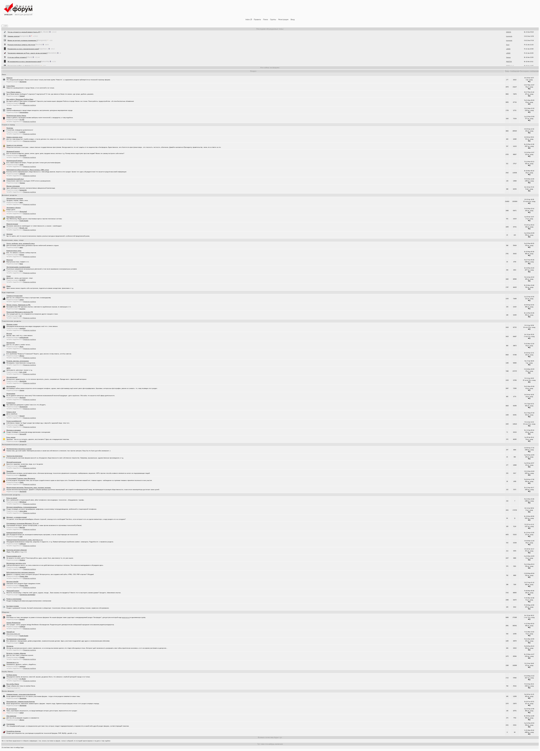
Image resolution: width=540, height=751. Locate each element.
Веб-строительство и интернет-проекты (20, 572)
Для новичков (11, 716)
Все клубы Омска (12, 684)
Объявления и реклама (14, 198)
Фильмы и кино (11, 324)
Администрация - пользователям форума (21, 694)
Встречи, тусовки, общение (16, 653)
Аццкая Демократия (13, 622)
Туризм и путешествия (14, 295)
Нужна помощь (11, 352)
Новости (9, 78)
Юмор (8, 286)
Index (248, 20)
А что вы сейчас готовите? (17, 33)
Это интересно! (11, 377)
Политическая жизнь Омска (16, 115)
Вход (293, 20)
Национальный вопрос (14, 160)
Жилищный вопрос (13, 151)
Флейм (8, 615)
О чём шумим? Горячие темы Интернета (20, 478)
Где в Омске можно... (13, 92)
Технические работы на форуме (19, 42)
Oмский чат (10, 632)
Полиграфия (10, 393)
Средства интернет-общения (16, 550)
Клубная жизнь (11, 675)
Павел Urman (510, 55)
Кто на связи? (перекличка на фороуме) (22, 59)
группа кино (12, 63)
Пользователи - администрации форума (20, 701)
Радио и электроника (13, 599)
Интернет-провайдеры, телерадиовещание (21, 507)
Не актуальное (11, 708)
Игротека (9, 260)
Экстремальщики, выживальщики (18, 267)
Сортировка (10, 724)
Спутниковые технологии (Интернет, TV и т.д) (22, 523)
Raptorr (508, 46)
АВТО (8, 368)
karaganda (509, 63)
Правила (257, 20)
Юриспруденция (12, 224)
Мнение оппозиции (13, 186)
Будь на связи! (11, 498)
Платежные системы (13, 217)
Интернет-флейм (12, 581)
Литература (10, 342)
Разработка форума (13, 731)
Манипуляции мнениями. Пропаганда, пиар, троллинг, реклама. (28, 487)
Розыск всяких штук (13, 556)
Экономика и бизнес (13, 207)
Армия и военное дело (14, 137)
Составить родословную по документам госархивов (26, 55)
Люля (507, 50)
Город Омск (10, 86)
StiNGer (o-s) (510, 42)
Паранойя (9, 471)
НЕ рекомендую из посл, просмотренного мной (24, 38)
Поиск (265, 20)
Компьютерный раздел (14, 532)
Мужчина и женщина (13, 430)
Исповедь (9, 646)
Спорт (8, 276)
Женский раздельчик (13, 462)
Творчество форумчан (14, 456)
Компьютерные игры (13, 250)
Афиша (9, 108)
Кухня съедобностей (13, 421)
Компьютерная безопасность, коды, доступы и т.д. (24, 540)
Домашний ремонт (12, 590)
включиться (126, 617)
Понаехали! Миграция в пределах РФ (19, 312)
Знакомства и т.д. (12, 662)
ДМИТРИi (509, 38)
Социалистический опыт (15, 179)
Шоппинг (9, 234)
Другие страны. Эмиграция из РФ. (18, 305)
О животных (10, 402)
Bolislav (508, 59)
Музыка (9, 333)
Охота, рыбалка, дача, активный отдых (20, 243)
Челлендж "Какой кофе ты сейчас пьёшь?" (23, 50)
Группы (273, 20)
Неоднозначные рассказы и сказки (19, 449)
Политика (9, 128)
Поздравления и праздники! (16, 639)
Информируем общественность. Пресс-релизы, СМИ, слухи (27, 170)
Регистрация (283, 20)
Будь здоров (10, 437)
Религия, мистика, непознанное (17, 361)
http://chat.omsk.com (13, 634)
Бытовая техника (12, 606)
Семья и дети (11, 412)
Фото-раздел (10, 386)
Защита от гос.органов (14, 145)
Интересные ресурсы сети (16, 563)
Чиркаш (508, 33)
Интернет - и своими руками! (16, 517)
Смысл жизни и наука (15, 46)
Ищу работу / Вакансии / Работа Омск (19, 99)
